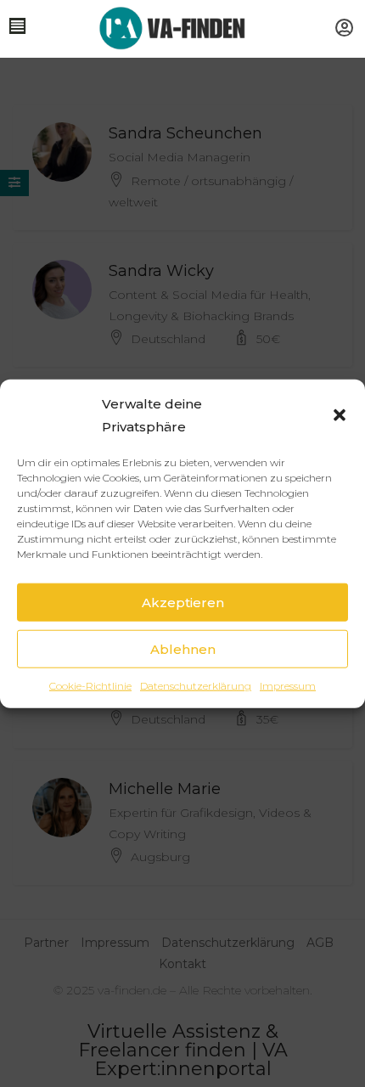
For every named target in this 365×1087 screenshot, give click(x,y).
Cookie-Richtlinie (90, 685)
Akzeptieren (183, 602)
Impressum (288, 685)
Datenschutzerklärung (195, 685)
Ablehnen (183, 648)
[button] (339, 415)
